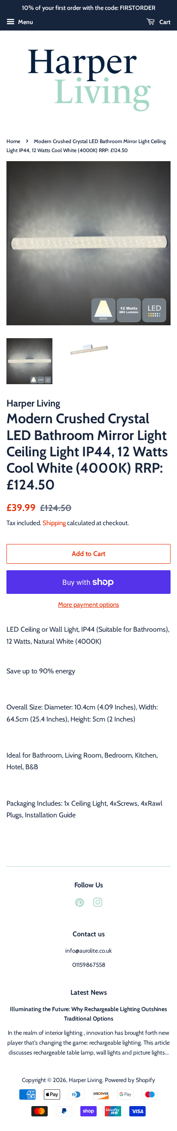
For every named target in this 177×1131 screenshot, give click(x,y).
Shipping (54, 523)
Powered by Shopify (130, 1079)
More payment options (88, 604)
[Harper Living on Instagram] (97, 904)
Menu (25, 22)
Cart (164, 22)
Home (13, 141)
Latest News (88, 992)
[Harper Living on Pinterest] (79, 904)
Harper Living (85, 1079)
